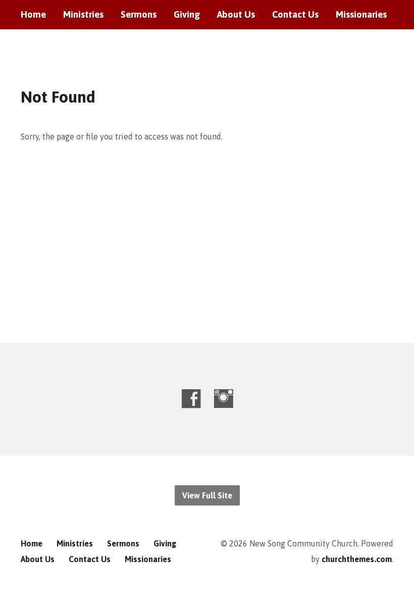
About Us (236, 14)
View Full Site (207, 495)
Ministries (83, 14)
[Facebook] (191, 398)
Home (33, 14)
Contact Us (295, 14)
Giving (187, 14)
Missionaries (361, 14)
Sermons (139, 14)
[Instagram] (223, 398)
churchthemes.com (357, 559)
